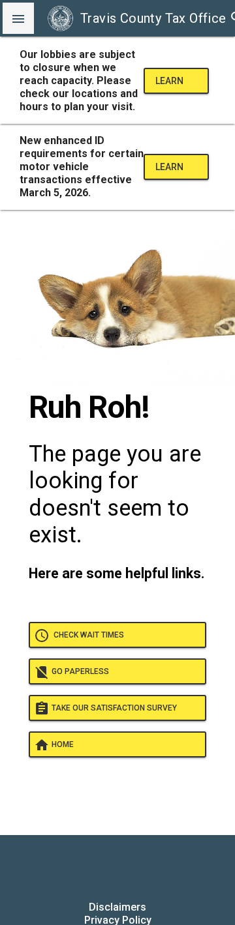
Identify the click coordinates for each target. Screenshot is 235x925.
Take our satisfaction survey (105, 708)
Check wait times (79, 635)
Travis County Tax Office (153, 18)
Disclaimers (117, 907)
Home (54, 745)
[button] (18, 18)
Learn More (169, 85)
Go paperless (71, 672)
